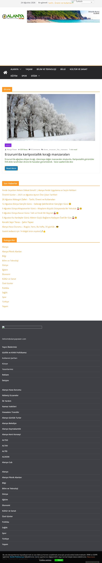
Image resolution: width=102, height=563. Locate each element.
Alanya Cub (7, 462)
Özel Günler (7, 283)
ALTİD (4, 451)
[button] (19, 69)
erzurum (52, 150)
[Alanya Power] (5, 72)
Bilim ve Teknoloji (46, 69)
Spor (24, 75)
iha (58, 150)
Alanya (14, 69)
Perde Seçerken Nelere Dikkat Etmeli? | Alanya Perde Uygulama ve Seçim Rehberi (39, 190)
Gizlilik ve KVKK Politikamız (14, 352)
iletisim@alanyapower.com (14, 339)
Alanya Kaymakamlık (11, 429)
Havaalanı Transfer (10, 412)
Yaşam (29, 69)
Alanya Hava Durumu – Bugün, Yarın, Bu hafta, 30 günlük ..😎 (30, 226)
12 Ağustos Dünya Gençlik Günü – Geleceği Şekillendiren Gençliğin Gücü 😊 (36, 203)
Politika (5, 288)
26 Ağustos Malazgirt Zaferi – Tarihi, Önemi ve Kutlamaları (61, 3)
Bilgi (63, 69)
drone (45, 150)
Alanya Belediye (9, 423)
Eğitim (14, 75)
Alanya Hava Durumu (11, 390)
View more (91, 557)
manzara (64, 150)
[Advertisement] (51, 45)
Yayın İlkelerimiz (9, 347)
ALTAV (5, 445)
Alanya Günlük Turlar (11, 417)
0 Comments (35, 150)
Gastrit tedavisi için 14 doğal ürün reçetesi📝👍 (24, 231)
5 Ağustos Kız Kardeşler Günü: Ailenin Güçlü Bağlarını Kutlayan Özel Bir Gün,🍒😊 (39, 217)
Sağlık (4, 292)
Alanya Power (12, 150)
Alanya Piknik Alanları (12, 251)
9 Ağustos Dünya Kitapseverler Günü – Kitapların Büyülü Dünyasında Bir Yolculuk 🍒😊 (42, 208)
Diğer (34, 75)
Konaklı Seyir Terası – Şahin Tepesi (17, 222)
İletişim (5, 380)
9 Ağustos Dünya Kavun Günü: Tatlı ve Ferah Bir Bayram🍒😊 (30, 213)
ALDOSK (5, 456)
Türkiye (5, 301)
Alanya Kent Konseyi (11, 434)
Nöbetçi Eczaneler (10, 395)
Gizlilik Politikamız (16, 557)
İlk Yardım (6, 401)
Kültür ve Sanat (78, 69)
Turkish (78, 1)
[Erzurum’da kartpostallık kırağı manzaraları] (51, 117)
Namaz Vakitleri (9, 406)
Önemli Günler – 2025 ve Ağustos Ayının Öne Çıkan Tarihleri (29, 194)
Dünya (8, 145)
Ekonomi (6, 274)
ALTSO (5, 440)
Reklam (5, 374)
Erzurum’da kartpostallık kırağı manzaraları (37, 154)
